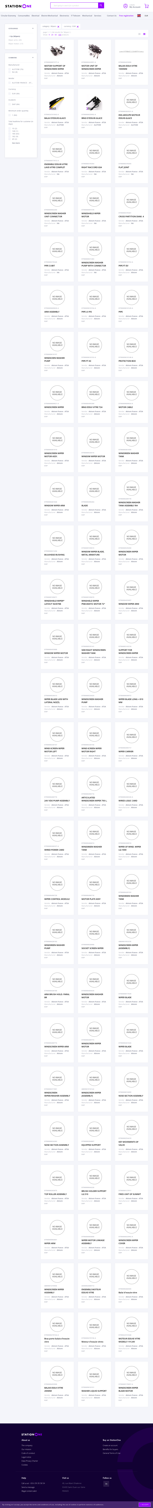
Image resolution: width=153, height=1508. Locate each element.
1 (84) (14, 115)
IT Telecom (75, 15)
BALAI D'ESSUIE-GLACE (55, 118)
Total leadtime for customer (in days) (20, 122)
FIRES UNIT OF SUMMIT (130, 1194)
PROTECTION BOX (127, 361)
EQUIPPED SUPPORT (91, 1145)
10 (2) (14, 128)
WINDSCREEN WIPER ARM (56, 1046)
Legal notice (26, 1457)
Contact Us (111, 15)
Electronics (64, 15)
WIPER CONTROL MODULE (57, 899)
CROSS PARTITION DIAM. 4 (131, 216)
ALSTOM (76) (17, 69)
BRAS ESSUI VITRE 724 (92, 407)
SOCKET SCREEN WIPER (93, 948)
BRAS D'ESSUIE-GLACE (92, 118)
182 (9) (15, 136)
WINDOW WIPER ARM (54, 505)
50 (56, 35)
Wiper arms (15, 40)
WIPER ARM (49, 1243)
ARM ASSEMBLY (51, 311)
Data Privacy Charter (30, 1461)
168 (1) (15, 131)
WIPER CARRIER (126, 751)
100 (59, 35)
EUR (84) (16, 93)
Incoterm (12, 100)
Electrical (35, 15)
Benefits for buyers (110, 1449)
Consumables (24, 15)
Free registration (126, 15)
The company (27, 1445)
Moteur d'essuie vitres (92, 1341)
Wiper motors (15, 44)
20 (52, 35)
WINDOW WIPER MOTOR (93, 456)
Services (97, 15)
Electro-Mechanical (49, 15)
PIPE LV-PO (87, 311)
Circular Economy (8, 15)
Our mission (26, 1449)
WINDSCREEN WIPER (54, 407)
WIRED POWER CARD (54, 849)
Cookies (25, 1465)
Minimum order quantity (18, 111)
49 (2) (14, 139)
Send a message (28, 1487)
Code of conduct (28, 1453)
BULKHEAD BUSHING (54, 554)
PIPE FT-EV (123, 265)
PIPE (121, 311)
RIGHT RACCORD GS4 (92, 167)
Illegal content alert (29, 1491)
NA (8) (15, 72)
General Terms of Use (111, 1453)
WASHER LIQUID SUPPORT (94, 1390)
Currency (12, 89)
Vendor (11, 78)
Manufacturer (14, 65)
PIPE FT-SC (86, 361)
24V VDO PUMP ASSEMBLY (57, 800)
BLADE (85, 505)
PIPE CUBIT (49, 265)
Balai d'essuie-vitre (128, 1292)
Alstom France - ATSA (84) (22, 83)
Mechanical (87, 15)
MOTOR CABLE (126, 407)
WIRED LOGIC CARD (128, 800)
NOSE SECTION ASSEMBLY (131, 1095)
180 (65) (15, 134)
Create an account (110, 1445)
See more (16, 143)
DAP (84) (16, 104)
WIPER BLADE (125, 997)
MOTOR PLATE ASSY (91, 899)
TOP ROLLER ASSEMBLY (55, 1194)
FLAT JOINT (124, 167)
